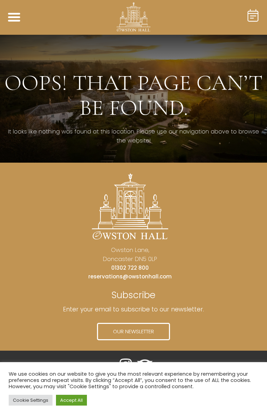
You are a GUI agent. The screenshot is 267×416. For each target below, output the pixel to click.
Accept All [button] (71, 400)
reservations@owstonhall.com (130, 276)
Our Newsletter (133, 331)
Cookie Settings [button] (30, 400)
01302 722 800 (130, 267)
